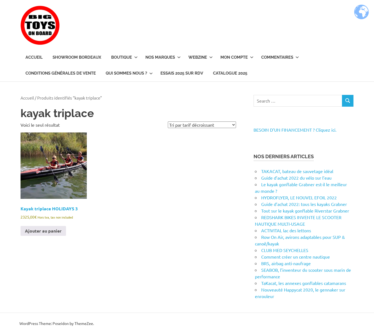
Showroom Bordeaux (77, 57)
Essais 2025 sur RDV (181, 73)
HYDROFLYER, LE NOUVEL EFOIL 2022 (299, 197)
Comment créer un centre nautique (295, 256)
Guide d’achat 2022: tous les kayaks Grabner (304, 204)
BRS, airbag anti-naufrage (286, 263)
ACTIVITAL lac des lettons (286, 230)
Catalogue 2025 (230, 73)
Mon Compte (234, 57)
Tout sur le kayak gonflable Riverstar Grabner (305, 210)
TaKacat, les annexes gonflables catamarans (303, 283)
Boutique (121, 57)
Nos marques (160, 57)
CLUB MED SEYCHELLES (284, 250)
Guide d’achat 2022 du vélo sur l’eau (296, 177)
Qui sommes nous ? (126, 73)
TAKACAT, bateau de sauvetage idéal (297, 171)
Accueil (34, 57)
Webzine (197, 57)
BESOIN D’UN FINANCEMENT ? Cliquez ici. (295, 129)
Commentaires (277, 57)
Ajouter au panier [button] (43, 231)
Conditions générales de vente (60, 73)
